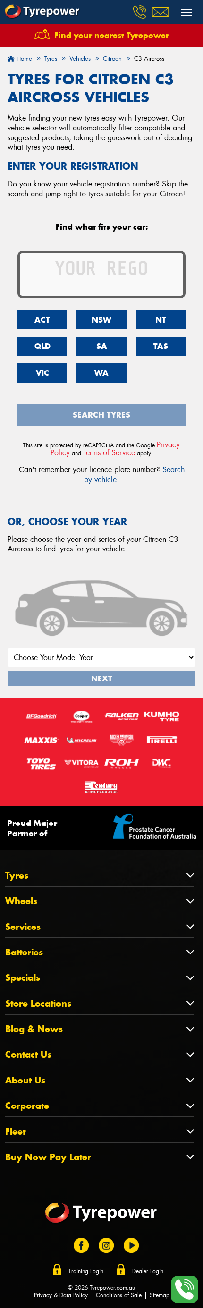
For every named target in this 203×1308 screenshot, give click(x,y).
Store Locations (38, 1003)
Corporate (27, 1105)
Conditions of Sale (119, 1295)
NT (160, 320)
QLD (42, 346)
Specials (22, 977)
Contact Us (28, 1054)
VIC (42, 373)
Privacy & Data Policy (61, 1295)
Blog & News (34, 1029)
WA (101, 373)
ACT (42, 320)
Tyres (16, 875)
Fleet (15, 1131)
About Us (25, 1080)
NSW (101, 320)
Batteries (24, 952)
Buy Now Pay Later (48, 1157)
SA (101, 346)
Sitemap (159, 1295)
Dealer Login (147, 1271)
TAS (160, 346)
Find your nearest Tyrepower (111, 35)
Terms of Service (109, 453)
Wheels (21, 901)
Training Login (85, 1271)
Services (23, 926)
